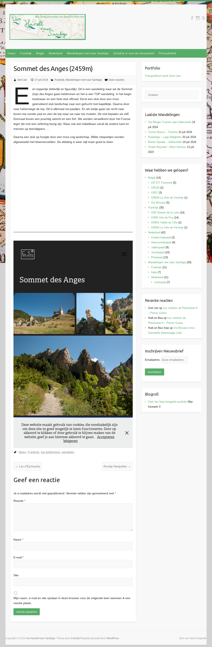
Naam (18, 539)
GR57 (154, 192)
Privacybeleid (167, 53)
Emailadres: (153, 359)
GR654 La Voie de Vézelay (167, 197)
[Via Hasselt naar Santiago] (48, 28)
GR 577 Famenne (161, 182)
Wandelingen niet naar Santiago (88, 53)
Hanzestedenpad (161, 242)
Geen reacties (116, 79)
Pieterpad (157, 257)
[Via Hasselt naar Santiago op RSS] (203, 18)
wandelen (68, 452)
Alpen (22, 452)
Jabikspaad (158, 247)
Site (15, 575)
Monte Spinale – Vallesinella (165, 142)
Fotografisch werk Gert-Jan (163, 75)
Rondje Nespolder (117, 466)
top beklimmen (50, 452)
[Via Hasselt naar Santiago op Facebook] (192, 18)
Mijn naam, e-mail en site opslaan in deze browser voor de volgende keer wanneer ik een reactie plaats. (71, 600)
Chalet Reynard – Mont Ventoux (167, 147)
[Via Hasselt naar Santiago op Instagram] (198, 18)
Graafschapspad (161, 237)
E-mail (18, 557)
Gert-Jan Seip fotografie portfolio (167, 401)
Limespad (160, 282)
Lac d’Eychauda (27, 466)
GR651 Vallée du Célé (164, 222)
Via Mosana (158, 202)
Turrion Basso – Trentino (163, 132)
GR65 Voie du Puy (162, 217)
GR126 (155, 187)
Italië (154, 272)
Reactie (19, 500)
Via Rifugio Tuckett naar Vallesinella (169, 122)
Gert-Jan (22, 79)
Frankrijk (25, 53)
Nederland (55, 53)
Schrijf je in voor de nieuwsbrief (133, 53)
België (40, 53)
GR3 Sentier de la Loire (165, 212)
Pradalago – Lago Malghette (165, 137)
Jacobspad (157, 252)
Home (12, 53)
